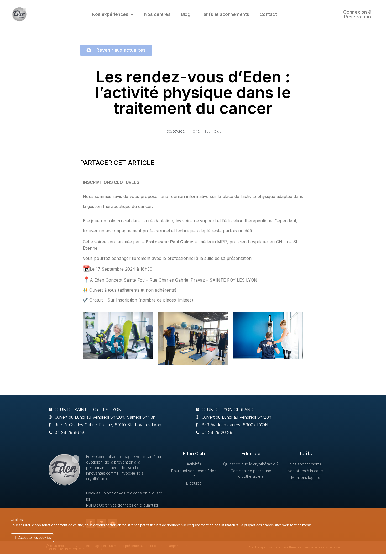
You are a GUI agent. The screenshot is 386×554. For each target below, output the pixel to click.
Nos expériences (110, 14)
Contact (268, 14)
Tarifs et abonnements (225, 14)
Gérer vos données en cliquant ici (128, 505)
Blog (185, 14)
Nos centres (157, 14)
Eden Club (212, 131)
